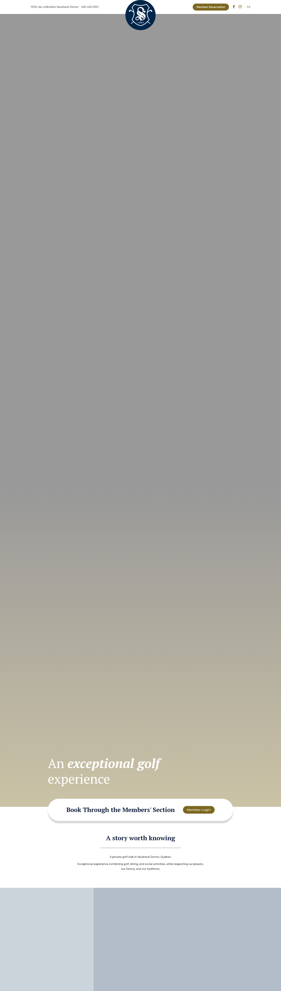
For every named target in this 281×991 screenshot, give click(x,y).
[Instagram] (240, 7)
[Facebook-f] (234, 7)
